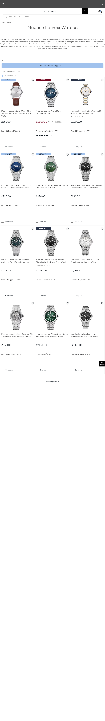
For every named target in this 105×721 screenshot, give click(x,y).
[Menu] (14, 11)
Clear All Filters (13, 71)
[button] (102, 4)
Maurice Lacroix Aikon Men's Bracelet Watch (48, 112)
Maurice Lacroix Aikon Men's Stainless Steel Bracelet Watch (84, 335)
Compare (9, 147)
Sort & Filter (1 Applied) (52, 66)
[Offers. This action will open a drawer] (85, 11)
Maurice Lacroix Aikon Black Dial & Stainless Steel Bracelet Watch (86, 187)
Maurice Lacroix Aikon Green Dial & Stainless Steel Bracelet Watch (52, 335)
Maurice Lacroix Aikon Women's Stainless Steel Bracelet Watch (15, 261)
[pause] (3, 4)
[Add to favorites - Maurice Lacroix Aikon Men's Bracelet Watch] (67, 80)
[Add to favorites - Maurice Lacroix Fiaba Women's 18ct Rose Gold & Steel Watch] (102, 80)
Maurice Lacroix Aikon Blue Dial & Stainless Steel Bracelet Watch (16, 187)
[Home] (54, 11)
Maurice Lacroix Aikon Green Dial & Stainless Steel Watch (52, 187)
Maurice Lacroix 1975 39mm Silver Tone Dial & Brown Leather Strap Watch (16, 113)
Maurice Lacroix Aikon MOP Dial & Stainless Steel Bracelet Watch (86, 261)
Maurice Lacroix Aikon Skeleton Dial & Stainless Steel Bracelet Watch (17, 335)
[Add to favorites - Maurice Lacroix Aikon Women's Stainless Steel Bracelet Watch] (32, 228)
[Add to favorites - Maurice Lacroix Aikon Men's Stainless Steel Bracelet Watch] (102, 303)
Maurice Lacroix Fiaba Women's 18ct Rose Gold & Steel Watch (87, 112)
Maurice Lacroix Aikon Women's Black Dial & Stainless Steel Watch (51, 261)
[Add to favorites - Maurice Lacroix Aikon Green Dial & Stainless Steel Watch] (67, 154)
